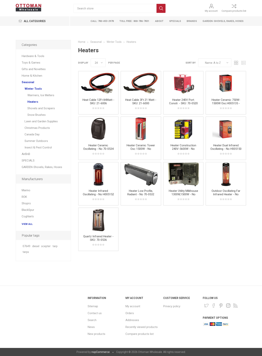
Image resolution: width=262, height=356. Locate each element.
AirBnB (26, 154)
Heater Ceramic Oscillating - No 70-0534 (98, 147)
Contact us (95, 313)
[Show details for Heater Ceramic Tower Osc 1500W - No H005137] (141, 129)
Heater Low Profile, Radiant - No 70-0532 (140, 192)
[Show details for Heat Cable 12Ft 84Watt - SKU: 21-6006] (98, 83)
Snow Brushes (36, 115)
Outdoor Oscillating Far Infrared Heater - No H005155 (226, 194)
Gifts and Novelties (34, 69)
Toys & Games (31, 62)
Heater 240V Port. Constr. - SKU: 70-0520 (183, 101)
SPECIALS (28, 160)
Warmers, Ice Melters (40, 95)
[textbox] (115, 8)
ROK (24, 197)
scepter (46, 246)
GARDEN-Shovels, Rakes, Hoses (42, 167)
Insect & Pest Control (38, 147)
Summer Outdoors (36, 141)
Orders (129, 313)
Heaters (32, 101)
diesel (35, 246)
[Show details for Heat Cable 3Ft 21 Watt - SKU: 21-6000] (141, 83)
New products (96, 334)
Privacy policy (171, 306)
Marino (26, 190)
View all (27, 224)
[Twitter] (206, 305)
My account (211, 10)
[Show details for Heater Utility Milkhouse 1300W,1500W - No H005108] (183, 174)
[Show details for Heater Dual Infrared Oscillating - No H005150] (226, 129)
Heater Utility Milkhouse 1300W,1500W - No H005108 (183, 194)
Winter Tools (33, 88)
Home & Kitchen (32, 75)
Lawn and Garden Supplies (41, 121)
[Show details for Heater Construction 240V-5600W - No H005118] (183, 129)
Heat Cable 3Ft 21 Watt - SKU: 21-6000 (140, 101)
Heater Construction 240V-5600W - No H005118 (183, 149)
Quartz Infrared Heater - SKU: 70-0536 (98, 238)
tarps (26, 252)
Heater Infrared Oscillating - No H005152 (98, 192)
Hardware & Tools (33, 56)
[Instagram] (228, 305)
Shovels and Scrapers (41, 108)
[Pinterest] (221, 305)
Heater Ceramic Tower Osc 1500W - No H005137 (141, 149)
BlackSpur (28, 210)
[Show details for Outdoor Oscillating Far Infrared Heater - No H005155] (226, 174)
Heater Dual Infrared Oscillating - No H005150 (225, 147)
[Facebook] (214, 305)
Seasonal (28, 82)
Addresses (132, 320)
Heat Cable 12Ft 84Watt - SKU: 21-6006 (98, 101)
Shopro (26, 203)
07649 (26, 246)
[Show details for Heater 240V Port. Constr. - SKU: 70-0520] (183, 83)
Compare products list (234, 10)
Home (81, 41)
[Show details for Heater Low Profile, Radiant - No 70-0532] (141, 174)
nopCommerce (100, 352)
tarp (55, 246)
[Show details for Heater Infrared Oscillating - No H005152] (98, 174)
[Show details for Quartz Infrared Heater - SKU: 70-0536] (98, 220)
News (91, 327)
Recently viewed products (141, 327)
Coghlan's (28, 216)
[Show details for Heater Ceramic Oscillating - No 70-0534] (98, 129)
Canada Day (32, 134)
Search (161, 8)
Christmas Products (37, 128)
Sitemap (93, 306)
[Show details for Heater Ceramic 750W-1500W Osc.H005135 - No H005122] (226, 83)
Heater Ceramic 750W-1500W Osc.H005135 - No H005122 (226, 103)
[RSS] (235, 305)
